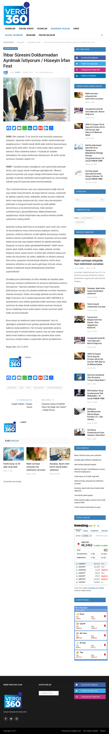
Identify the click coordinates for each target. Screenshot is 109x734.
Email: (76, 218)
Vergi (76, 28)
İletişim (103, 731)
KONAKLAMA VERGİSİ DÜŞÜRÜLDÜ (87, 460)
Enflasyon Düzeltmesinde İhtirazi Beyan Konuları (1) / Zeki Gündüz (95, 414)
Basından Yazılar (60, 28)
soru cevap (39, 388)
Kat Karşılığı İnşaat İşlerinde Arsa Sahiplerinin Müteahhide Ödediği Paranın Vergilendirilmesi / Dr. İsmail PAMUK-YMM (95, 153)
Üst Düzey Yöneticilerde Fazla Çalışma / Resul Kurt (96, 432)
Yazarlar (42, 28)
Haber (17, 72)
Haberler (10, 28)
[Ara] (102, 35)
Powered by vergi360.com (71, 731)
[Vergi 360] (17, 12)
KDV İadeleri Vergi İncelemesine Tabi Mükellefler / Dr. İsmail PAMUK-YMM (95, 395)
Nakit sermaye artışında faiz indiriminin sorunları (35, 467)
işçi (21, 388)
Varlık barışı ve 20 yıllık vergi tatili (86, 476)
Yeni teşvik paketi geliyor (83, 495)
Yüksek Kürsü (26, 28)
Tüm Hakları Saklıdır (90, 731)
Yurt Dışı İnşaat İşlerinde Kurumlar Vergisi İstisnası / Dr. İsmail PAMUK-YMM (94, 175)
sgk (28, 388)
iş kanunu (12, 388)
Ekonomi (30, 35)
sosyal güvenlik (54, 388)
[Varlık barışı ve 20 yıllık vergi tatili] (13, 454)
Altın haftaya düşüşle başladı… (85, 465)
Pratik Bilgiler (47, 35)
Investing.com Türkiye (96, 588)
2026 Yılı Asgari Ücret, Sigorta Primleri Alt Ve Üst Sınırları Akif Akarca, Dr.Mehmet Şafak (95, 129)
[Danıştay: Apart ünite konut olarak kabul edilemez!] (60, 454)
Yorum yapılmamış (46, 72)
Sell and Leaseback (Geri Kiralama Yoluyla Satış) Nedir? (96, 377)
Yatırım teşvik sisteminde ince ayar (96, 305)
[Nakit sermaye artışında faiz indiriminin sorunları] (36, 454)
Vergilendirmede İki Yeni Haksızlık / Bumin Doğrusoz (94, 111)
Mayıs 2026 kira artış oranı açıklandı (87, 455)
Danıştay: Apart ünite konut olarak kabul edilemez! (59, 467)
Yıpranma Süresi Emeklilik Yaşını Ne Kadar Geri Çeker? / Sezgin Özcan (54, 407)
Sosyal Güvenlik (14, 35)
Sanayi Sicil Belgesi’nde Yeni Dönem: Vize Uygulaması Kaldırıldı (94, 322)
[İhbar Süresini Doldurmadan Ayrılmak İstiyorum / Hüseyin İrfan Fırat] (36, 100)
